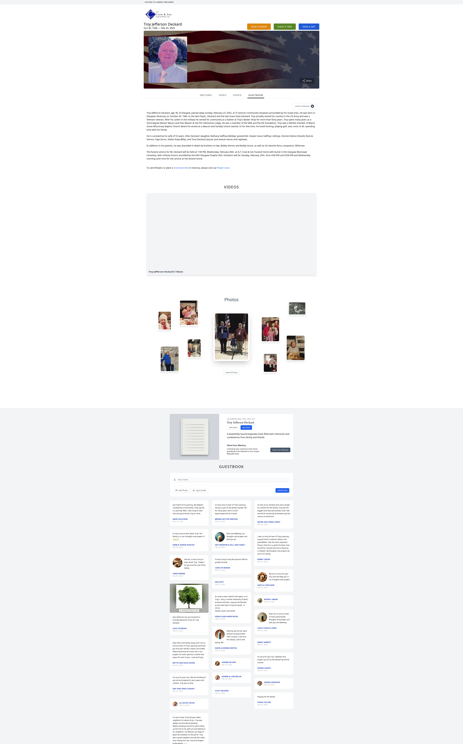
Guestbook (255, 95)
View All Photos (231, 372)
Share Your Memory (280, 450)
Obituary (206, 95)
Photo (237, 95)
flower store (223, 167)
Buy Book (246, 427)
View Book (233, 427)
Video (222, 95)
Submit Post (282, 490)
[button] (189, 598)
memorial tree (181, 167)
